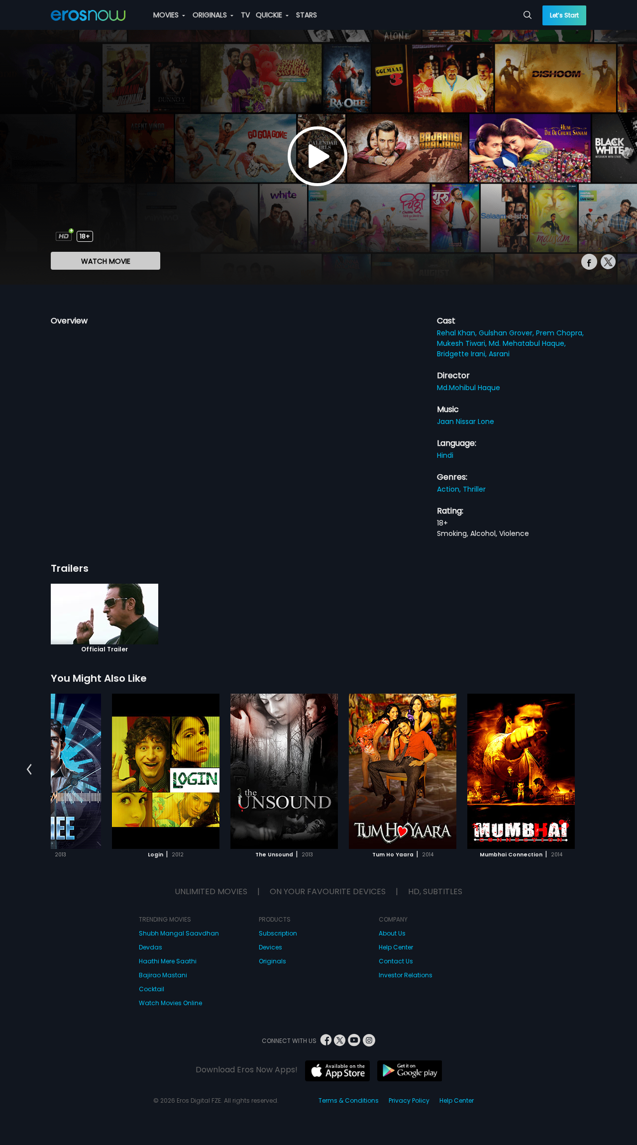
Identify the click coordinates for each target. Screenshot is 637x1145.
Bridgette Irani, (463, 354)
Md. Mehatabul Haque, (527, 343)
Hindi (445, 455)
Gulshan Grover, (507, 333)
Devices (270, 947)
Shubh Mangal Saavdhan (179, 933)
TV (245, 15)
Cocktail (151, 989)
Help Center (396, 947)
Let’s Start (564, 15)
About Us (392, 933)
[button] (29, 769)
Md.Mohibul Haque (468, 388)
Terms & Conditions (348, 1100)
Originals (272, 961)
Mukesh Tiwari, (463, 343)
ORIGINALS (211, 15)
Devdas (150, 947)
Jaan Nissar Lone (465, 421)
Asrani (499, 354)
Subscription (278, 933)
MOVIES (167, 15)
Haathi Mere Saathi (168, 961)
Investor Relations (405, 975)
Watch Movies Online (170, 1003)
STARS (306, 15)
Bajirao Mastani (163, 975)
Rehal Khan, (458, 333)
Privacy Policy (409, 1100)
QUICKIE (270, 15)
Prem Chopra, (560, 333)
